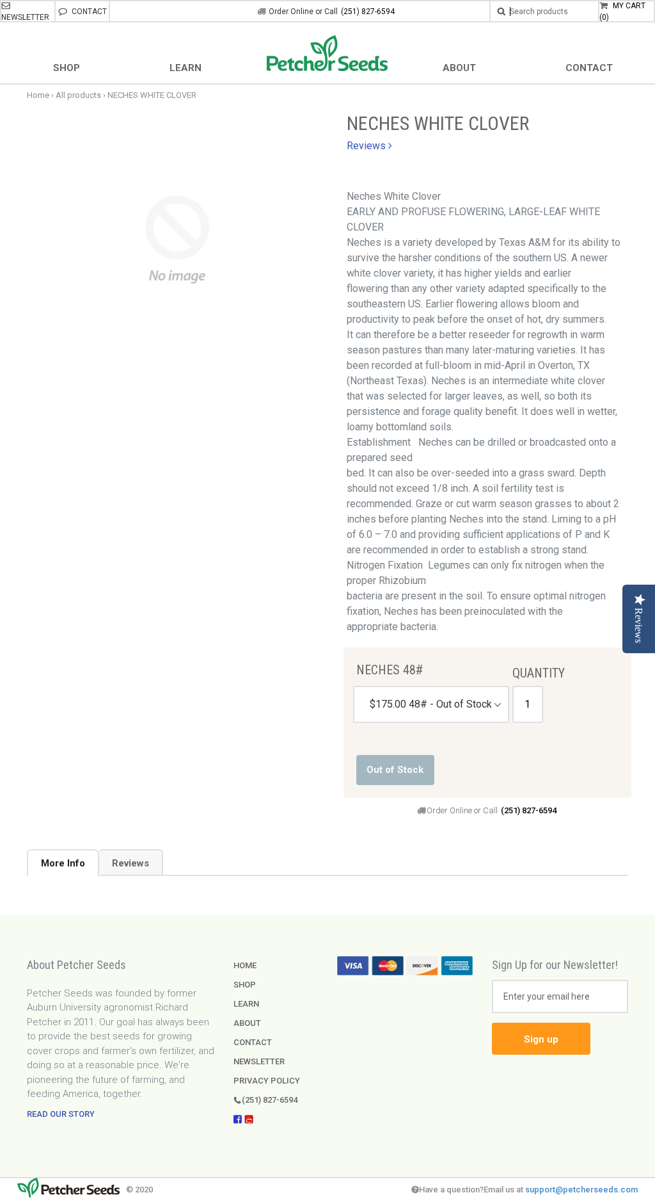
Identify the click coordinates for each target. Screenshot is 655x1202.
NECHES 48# (389, 670)
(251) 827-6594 (368, 11)
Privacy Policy (266, 1080)
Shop (244, 984)
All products (78, 95)
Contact (88, 11)
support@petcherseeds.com (581, 1189)
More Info (63, 863)
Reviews (130, 863)
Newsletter (25, 17)
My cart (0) (622, 11)
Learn (246, 1004)
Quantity (528, 673)
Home (38, 95)
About (247, 1023)
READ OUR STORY (61, 1114)
